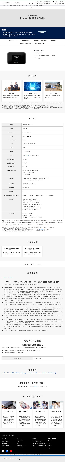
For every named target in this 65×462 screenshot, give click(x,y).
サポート (49, 448)
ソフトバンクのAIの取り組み (38, 440)
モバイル (4, 440)
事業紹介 (34, 438)
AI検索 (56, 1)
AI (17, 438)
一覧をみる (41, 33)
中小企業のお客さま (52, 438)
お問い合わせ (50, 445)
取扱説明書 (36, 40)
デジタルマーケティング (22, 445)
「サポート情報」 (41, 229)
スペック (17, 40)
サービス (10, 5)
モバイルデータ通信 (32, 5)
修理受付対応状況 (44, 40)
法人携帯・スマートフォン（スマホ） (19, 5)
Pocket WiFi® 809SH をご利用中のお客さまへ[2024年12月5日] (17, 32)
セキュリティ (20, 440)
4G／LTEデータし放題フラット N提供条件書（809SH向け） (41, 373)
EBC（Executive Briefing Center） (40, 443)
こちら (7, 36)
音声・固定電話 (5, 441)
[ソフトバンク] (5, 2)
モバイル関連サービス (39, 43)
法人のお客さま (16, 2)
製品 (26, 5)
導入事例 (49, 440)
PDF (26, 155)
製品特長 (10, 40)
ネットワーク (5, 443)
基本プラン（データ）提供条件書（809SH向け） (13, 373)
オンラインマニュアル (7, 278)
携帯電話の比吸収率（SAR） (26, 43)
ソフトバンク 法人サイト (8, 435)
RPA (18, 443)
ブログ (49, 443)
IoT (18, 441)
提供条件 (53, 40)
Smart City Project (36, 441)
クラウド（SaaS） (6, 445)
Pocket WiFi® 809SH (39, 5)
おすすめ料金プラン (26, 40)
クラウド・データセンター (7, 447)
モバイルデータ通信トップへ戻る (32, 264)
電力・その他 (20, 447)
